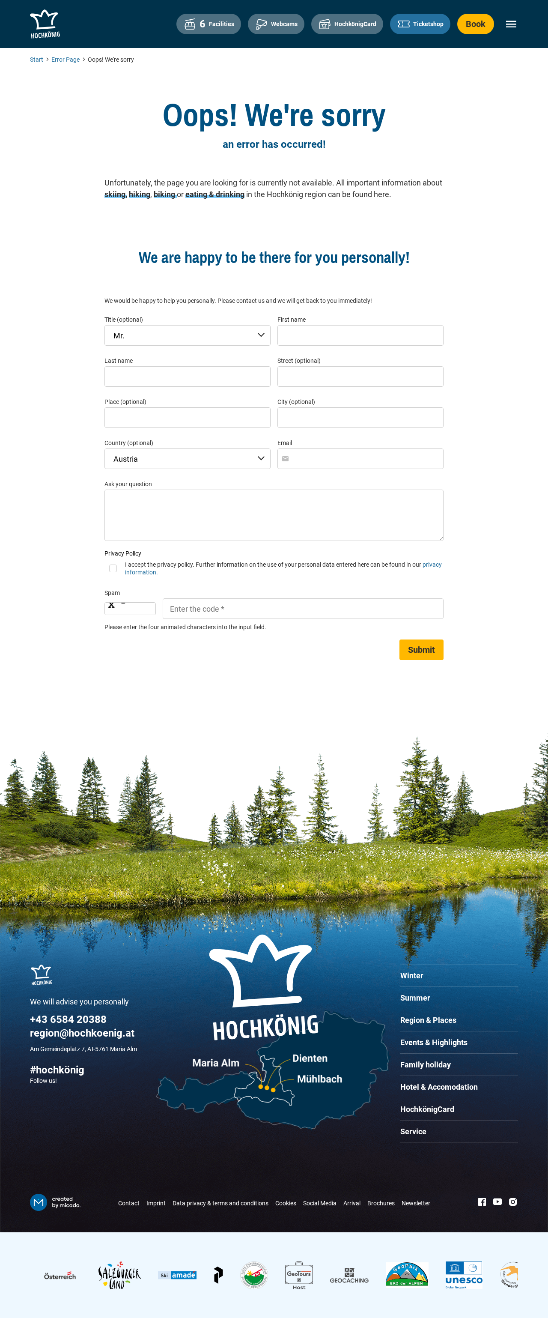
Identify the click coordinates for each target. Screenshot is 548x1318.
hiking (139, 194)
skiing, (115, 194)
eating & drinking (214, 194)
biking (165, 194)
